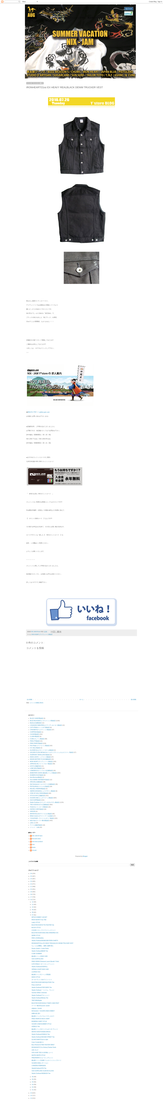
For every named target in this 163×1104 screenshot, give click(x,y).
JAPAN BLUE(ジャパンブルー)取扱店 (41, 764)
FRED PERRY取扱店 (36, 743)
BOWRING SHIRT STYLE (39, 1021)
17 (31, 897)
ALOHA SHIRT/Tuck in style (40, 1039)
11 (33, 904)
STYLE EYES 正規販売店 (37, 795)
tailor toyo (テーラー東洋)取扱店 (39, 820)
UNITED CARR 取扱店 (36, 809)
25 (31, 876)
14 (31, 1095)
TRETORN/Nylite (37, 1000)
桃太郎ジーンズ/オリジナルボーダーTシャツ (45, 1029)
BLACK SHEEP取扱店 (36, 718)
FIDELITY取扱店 (35, 741)
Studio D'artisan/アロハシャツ (40, 995)
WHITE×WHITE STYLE (38, 1055)
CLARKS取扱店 (34, 736)
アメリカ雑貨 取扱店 (36, 825)
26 (31, 873)
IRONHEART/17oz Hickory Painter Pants (44, 1047)
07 (33, 915)
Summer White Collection (39, 992)
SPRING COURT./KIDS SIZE (40, 969)
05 (33, 1079)
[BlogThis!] (54, 632)
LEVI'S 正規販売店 (35, 766)
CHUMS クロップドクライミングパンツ (44, 930)
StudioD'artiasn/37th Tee (39, 1068)
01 (33, 1090)
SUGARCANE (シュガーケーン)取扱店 (41, 798)
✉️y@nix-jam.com (44, 412)
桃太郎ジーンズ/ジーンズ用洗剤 (41, 974)
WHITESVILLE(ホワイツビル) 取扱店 (41, 814)
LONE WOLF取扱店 (36, 768)
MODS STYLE (36, 977)
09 (33, 909)
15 (31, 1093)
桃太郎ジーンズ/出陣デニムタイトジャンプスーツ (46, 1060)
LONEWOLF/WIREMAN (39, 1065)
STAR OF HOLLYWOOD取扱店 (39, 793)
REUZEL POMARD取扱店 (37, 788)
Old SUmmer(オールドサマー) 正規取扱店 (42, 784)
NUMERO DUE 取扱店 (36, 775)
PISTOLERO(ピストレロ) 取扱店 (39, 786)
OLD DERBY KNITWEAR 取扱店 (39, 779)
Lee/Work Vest (36, 972)
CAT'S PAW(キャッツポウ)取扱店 (40, 727)
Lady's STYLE (36, 922)
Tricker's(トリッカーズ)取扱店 (39, 807)
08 (33, 912)
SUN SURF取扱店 (35, 800)
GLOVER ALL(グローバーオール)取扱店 (42, 750)
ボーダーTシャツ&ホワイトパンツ (42, 979)
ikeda (33, 847)
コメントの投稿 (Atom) (36, 703)
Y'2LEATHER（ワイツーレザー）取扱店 (42, 818)
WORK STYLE (36, 935)
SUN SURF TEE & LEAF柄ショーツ (42, 1052)
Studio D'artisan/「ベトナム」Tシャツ (43, 990)
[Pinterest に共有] (60, 632)
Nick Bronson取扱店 (36, 777)
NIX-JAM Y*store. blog (47, 9)
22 (31, 884)
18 (31, 894)
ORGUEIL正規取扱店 (36, 782)
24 (31, 879)
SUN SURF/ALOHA (37, 959)
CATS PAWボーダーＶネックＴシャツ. (43, 964)
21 (31, 886)
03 (33, 1084)
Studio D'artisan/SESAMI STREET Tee (43, 1037)
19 (31, 892)
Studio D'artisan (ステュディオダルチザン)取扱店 (44, 802)
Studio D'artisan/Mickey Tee (40, 998)
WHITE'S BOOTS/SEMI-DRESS (41, 1032)
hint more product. (37, 841)
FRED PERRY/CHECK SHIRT (41, 1018)
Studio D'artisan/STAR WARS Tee (42, 987)
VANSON (32, 811)
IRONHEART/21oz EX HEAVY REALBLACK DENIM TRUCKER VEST (52, 943)
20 (31, 889)
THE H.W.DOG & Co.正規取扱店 (39, 804)
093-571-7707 (32, 412)
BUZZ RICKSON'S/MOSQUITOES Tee (43, 982)
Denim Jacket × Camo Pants (40, 948)
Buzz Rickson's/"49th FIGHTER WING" (43, 1045)
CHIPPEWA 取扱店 (35, 732)
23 (31, 881)
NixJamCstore (36, 838)
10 (33, 907)
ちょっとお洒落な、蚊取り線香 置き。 (43, 946)
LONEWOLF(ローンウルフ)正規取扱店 (41, 770)
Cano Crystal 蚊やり (38, 1042)
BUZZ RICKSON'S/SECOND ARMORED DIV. (45, 933)
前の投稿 (133, 699)
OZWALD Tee (36, 1026)
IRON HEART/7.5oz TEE (39, 920)
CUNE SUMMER (37, 953)
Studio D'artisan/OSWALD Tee (41, 1034)
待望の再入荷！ (36, 1013)
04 (33, 1082)
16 (31, 899)
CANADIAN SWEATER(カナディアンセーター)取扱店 (46, 725)
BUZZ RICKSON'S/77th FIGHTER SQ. (43, 925)
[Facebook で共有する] (58, 632)
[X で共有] (56, 632)
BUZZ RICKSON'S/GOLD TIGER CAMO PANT (45, 1003)
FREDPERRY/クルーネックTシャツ (42, 1058)
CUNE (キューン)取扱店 (37, 739)
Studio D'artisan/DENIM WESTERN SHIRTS (45, 940)
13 (31, 1098)
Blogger (85, 856)
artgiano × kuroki (37, 1008)
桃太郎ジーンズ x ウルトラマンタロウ (43, 1016)
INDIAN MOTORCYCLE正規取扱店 (40, 759)
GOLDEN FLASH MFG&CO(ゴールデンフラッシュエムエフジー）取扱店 (51, 752)
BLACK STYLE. (36, 927)
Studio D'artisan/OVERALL (40, 966)
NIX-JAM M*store (37, 836)
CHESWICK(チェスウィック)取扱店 (40, 729)
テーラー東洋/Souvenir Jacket (41, 1005)
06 (33, 1077)
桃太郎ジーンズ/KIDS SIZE (40, 956)
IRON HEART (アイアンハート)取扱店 (41, 634)
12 (33, 902)
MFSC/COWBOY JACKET (39, 917)
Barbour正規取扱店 (35, 723)
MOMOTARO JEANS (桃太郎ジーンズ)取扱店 (43, 773)
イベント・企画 (34, 827)
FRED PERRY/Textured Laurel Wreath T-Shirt (45, 961)
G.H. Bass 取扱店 (35, 748)
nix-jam (34, 850)
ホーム (81, 699)
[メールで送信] (52, 632)
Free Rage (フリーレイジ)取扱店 (40, 745)
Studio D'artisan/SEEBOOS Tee (41, 1073)
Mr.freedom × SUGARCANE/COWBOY (43, 1011)
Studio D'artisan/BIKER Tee (40, 951)
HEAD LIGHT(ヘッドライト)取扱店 (40, 757)
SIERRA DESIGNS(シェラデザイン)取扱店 (42, 791)
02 (33, 1087)
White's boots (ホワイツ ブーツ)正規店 (41, 816)
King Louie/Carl (36, 985)
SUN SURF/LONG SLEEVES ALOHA (43, 1071)
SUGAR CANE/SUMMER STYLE (41, 1024)
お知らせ (32, 823)
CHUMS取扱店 (34, 734)
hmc (33, 844)
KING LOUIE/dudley (38, 938)
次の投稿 (29, 699)
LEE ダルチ (35, 1050)
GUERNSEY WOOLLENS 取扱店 (40, 755)
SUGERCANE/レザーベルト (40, 1063)
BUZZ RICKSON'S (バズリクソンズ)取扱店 (42, 720)
